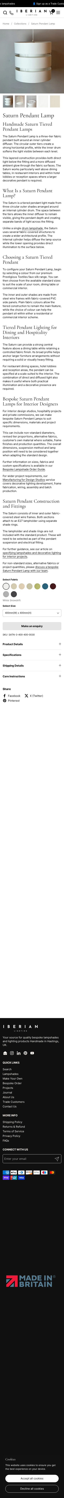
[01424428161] (11, 12)
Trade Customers (14, 1101)
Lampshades (10, 1074)
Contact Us (10, 1106)
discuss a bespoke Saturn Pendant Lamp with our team (30, 568)
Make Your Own (12, 1078)
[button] (5, 12)
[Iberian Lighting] (32, 12)
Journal (7, 1092)
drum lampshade (32, 228)
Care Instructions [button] (14, 676)
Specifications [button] (12, 655)
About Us (8, 1097)
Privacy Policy (11, 1136)
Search (7, 1069)
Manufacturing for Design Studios (24, 479)
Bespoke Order (12, 1083)
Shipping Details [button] (13, 665)
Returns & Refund (14, 1126)
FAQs (6, 1140)
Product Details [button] (13, 644)
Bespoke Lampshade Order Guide (24, 469)
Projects (8, 1088)
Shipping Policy (12, 1122)
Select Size (9, 605)
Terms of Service (13, 1131)
